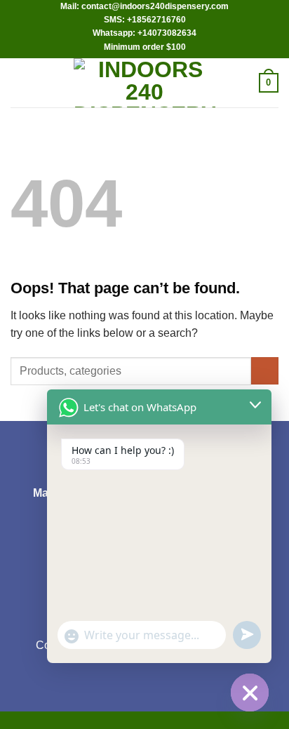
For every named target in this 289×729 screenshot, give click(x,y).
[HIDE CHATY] (250, 692)
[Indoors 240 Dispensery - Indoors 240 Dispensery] (144, 82)
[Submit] (264, 370)
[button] (19, 82)
